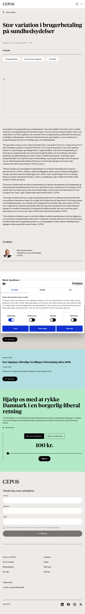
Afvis (15, 328)
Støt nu (44, 458)
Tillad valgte (42, 328)
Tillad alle (69, 328)
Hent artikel (10, 12)
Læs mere (10, 339)
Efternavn (6, 506)
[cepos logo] (11, 481)
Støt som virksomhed (55, 436)
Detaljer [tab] (42, 290)
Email (5, 517)
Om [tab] (70, 290)
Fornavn (5, 496)
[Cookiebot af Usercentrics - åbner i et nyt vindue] (73, 283)
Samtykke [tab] (14, 290)
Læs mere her (9, 427)
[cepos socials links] (62, 604)
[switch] (32, 320)
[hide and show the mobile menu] (81, 4)
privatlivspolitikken (54, 527)
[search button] (77, 4)
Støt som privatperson (34, 436)
